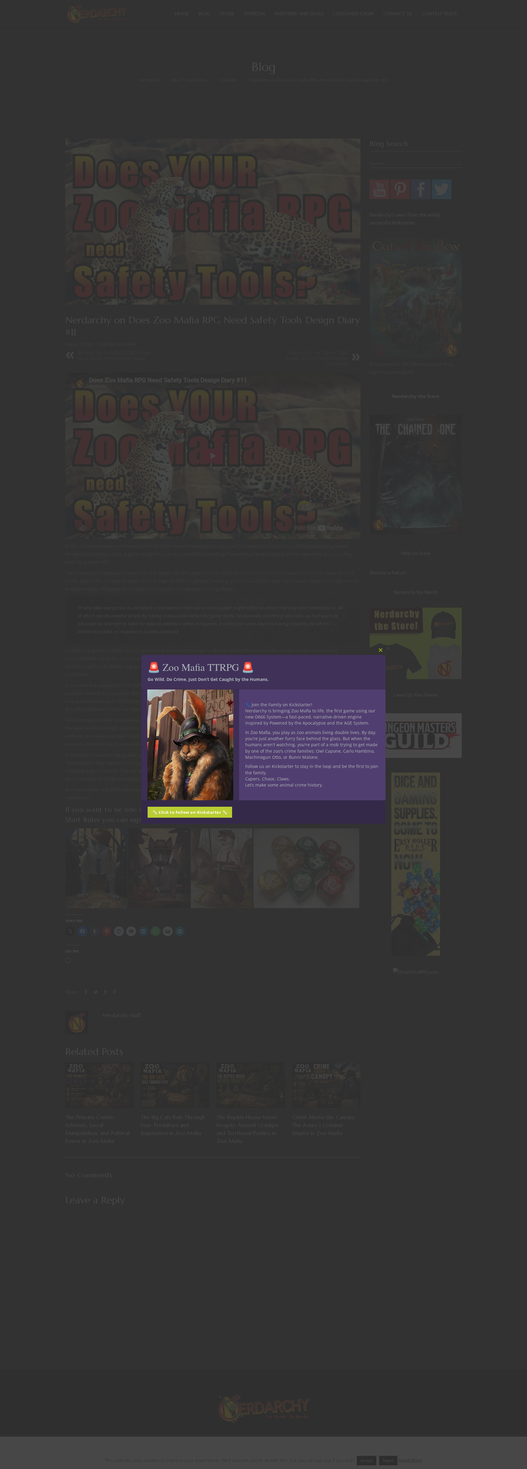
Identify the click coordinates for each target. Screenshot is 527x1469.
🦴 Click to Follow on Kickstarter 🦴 (189, 812)
